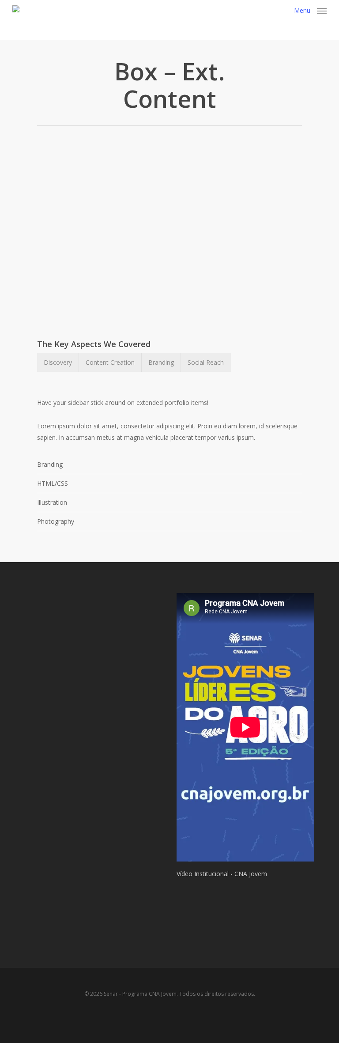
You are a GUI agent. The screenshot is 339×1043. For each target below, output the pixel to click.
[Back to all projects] (42, 86)
